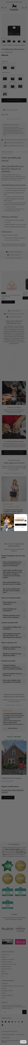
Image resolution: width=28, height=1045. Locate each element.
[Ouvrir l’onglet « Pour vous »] (25, 520)
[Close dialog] (26, 514)
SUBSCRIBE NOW (20, 524)
